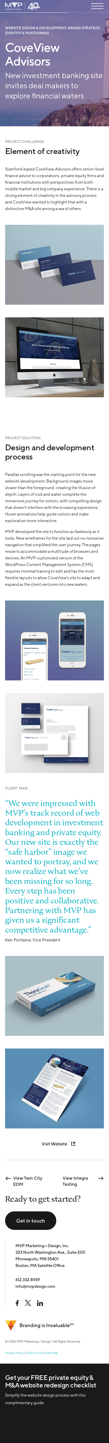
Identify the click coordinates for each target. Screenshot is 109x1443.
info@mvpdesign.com (35, 1286)
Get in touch (30, 1221)
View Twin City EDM (27, 1178)
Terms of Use (35, 1353)
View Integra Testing (75, 1178)
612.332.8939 (27, 1279)
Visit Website (54, 1143)
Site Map (52, 1353)
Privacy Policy (14, 1353)
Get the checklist (35, 1398)
